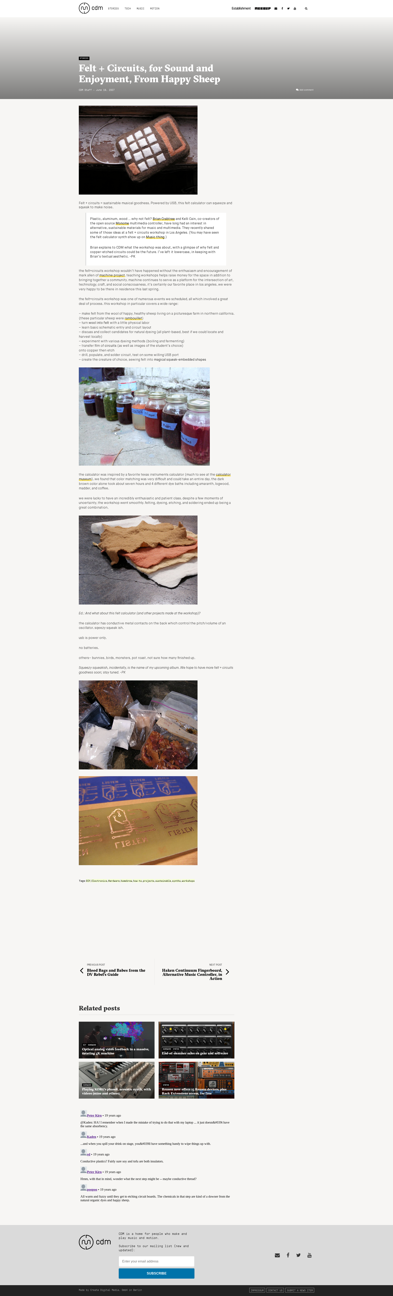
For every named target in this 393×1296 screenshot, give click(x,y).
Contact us (275, 1290)
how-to (137, 880)
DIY (88, 880)
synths (176, 880)
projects (148, 880)
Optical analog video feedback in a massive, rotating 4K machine (115, 1051)
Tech (128, 8)
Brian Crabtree (164, 219)
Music (140, 8)
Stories (113, 8)
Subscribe (157, 1273)
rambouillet (133, 318)
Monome (122, 223)
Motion (154, 8)
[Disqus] (156, 1159)
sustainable (163, 880)
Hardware (114, 880)
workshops (188, 880)
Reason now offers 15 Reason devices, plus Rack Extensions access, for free (194, 1091)
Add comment (306, 90)
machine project (112, 275)
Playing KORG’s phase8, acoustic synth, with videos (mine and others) (116, 1091)
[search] (306, 9)
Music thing (155, 237)
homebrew (126, 880)
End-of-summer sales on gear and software (195, 1053)
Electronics (99, 880)
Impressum (257, 1290)
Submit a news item (300, 1290)
